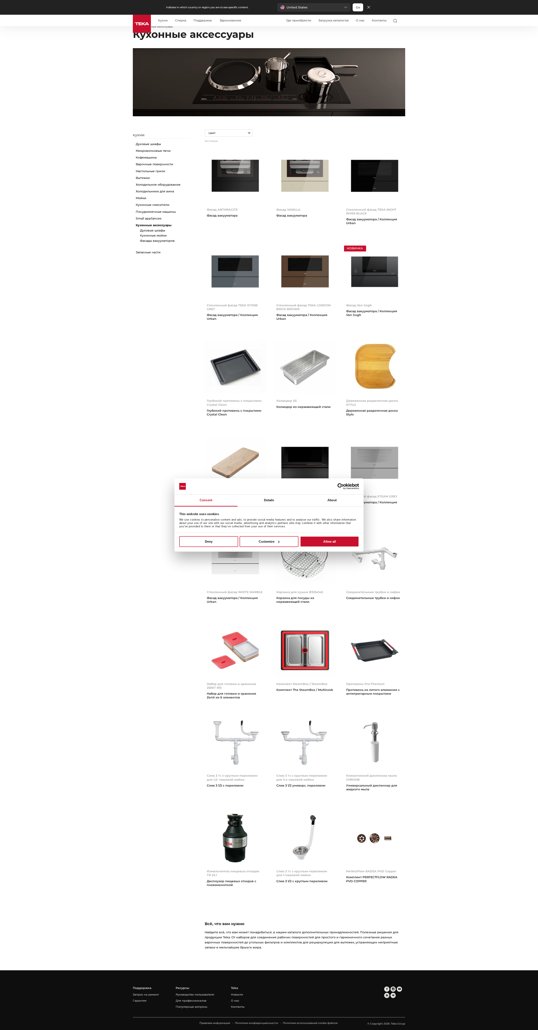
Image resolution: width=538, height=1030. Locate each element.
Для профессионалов (191, 1000)
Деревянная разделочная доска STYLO (372, 402)
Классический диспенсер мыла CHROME (371, 777)
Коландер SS (286, 401)
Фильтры (164, 129)
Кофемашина (146, 157)
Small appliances (148, 218)
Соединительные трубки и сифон (373, 592)
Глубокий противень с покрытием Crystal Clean (234, 402)
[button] (314, 7)
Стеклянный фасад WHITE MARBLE (234, 592)
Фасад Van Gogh (359, 305)
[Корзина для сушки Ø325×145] (304, 559)
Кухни (163, 20)
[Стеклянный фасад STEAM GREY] (374, 464)
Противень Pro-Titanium (365, 684)
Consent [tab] (206, 500)
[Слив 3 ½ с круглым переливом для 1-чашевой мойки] (304, 839)
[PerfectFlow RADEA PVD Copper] (374, 839)
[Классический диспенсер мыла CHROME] (374, 743)
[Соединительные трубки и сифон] (374, 559)
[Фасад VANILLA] (304, 177)
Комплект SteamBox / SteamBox (301, 684)
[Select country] (403, 20)
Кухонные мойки (153, 235)
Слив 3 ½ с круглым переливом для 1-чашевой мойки (301, 873)
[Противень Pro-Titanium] (374, 651)
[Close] (368, 7)
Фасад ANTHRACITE (222, 210)
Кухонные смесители (152, 204)
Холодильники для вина (155, 191)
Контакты (379, 20)
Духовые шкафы (148, 144)
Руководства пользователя (195, 994)
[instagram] (393, 989)
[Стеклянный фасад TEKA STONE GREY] (235, 273)
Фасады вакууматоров (157, 241)
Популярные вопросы (191, 1006)
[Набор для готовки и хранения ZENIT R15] (235, 651)
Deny (208, 541)
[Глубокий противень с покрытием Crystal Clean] (235, 368)
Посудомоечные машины (156, 211)
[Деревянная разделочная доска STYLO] (374, 368)
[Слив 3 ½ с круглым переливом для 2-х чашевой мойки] (304, 743)
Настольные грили (150, 171)
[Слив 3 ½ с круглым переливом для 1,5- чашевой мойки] (235, 743)
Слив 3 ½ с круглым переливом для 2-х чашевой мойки (301, 777)
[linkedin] (386, 995)
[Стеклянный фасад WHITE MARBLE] (235, 559)
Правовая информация (214, 1023)
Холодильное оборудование (158, 184)
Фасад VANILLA (288, 210)
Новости (237, 994)
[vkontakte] (393, 995)
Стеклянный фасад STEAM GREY (371, 496)
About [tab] (332, 500)
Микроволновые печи (153, 150)
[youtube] (399, 989)
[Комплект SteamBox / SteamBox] (304, 651)
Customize (266, 541)
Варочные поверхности (154, 164)
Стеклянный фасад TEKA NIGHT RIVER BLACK (371, 211)
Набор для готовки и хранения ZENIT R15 (231, 686)
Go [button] (358, 7)
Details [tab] (269, 500)
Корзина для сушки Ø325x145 (299, 592)
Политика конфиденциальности (256, 1023)
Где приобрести (298, 20)
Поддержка (203, 20)
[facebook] (386, 989)
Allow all (329, 541)
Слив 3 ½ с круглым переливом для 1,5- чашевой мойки (232, 777)
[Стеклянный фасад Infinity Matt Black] (304, 464)
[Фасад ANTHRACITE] (235, 177)
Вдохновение (230, 20)
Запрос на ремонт (146, 994)
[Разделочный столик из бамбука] (235, 464)
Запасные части (148, 252)
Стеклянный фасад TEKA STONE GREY (232, 307)
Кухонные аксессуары (153, 225)
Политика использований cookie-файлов (310, 1023)
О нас (360, 20)
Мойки (141, 198)
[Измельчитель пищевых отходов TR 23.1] (235, 839)
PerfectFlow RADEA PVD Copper (371, 871)
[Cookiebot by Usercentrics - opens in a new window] (340, 486)
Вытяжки (143, 177)
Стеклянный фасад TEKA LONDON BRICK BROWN (303, 307)
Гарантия (139, 1000)
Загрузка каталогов (333, 20)
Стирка (180, 20)
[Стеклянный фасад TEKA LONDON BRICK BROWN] (304, 273)
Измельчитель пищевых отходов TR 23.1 (233, 873)
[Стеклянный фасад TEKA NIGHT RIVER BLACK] (374, 177)
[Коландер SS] (304, 368)
